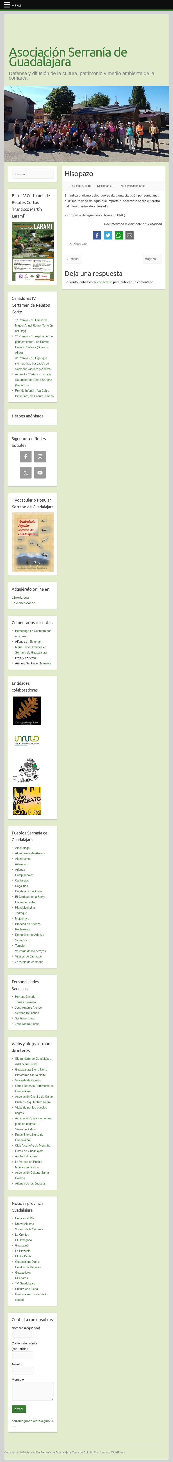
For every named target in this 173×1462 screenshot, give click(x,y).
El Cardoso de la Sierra (30, 896)
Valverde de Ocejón (28, 1080)
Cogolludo (21, 886)
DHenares (21, 1278)
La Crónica (22, 1234)
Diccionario (104, 185)
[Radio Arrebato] (27, 789)
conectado (104, 282)
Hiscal (73, 259)
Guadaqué (21, 1245)
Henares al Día (24, 1218)
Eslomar (35, 641)
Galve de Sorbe (25, 902)
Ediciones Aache (23, 603)
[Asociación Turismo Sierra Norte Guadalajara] (27, 729)
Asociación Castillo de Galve (34, 1096)
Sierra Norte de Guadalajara (33, 1058)
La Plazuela (22, 1251)
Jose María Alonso (27, 1024)
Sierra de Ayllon (25, 1129)
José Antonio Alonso (28, 1007)
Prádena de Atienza (28, 924)
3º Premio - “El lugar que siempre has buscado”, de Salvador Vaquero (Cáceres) (33, 363)
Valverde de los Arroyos (30, 951)
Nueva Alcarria (24, 1223)
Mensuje (45, 663)
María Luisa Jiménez (28, 647)
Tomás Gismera (25, 1002)
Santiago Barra (24, 1018)
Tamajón (20, 945)
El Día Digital (23, 1256)
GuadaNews (23, 1272)
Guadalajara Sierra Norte (31, 1069)
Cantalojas (22, 880)
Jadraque (21, 913)
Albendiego (22, 848)
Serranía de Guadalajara (31, 652)
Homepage (22, 631)
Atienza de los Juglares (30, 1183)
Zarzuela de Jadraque (29, 962)
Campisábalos (24, 875)
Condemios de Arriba (28, 891)
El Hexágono (23, 1240)
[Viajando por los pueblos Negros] (27, 759)
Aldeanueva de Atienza (30, 853)
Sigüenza (21, 940)
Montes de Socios (27, 1167)
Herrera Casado (25, 996)
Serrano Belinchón (27, 1013)
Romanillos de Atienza (29, 934)
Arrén (32, 658)
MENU (16, 5)
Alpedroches (23, 858)
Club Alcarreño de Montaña (32, 1145)
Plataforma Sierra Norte (30, 1075)
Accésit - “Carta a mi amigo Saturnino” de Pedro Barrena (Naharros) (33, 380)
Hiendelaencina (25, 907)
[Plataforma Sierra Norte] (27, 699)
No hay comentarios (133, 185)
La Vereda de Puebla (28, 1161)
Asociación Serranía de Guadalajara (68, 56)
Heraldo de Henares (28, 1267)
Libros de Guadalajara (29, 1151)
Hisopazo (80, 243)
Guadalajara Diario (27, 1261)
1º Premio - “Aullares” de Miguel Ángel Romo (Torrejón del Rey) (34, 325)
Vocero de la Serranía (29, 1229)
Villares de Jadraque (28, 956)
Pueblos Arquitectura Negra (33, 1102)
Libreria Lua (20, 597)
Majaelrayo (22, 918)
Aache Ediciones (26, 1156)
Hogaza (152, 259)
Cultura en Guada (26, 1289)
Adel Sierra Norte (26, 1064)
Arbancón (21, 864)
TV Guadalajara (25, 1283)
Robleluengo (23, 929)
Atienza (20, 869)
